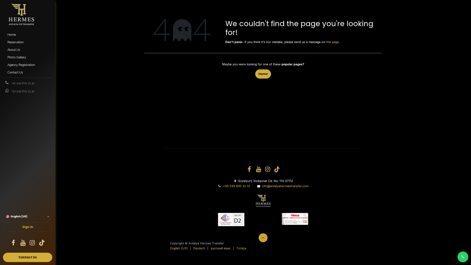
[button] (263, 237)
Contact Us (27, 257)
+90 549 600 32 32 (236, 186)
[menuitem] (27, 34)
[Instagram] (32, 243)
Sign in (27, 227)
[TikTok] (41, 243)
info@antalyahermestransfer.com (285, 186)
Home (263, 74)
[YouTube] (22, 243)
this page (332, 42)
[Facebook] (13, 243)
